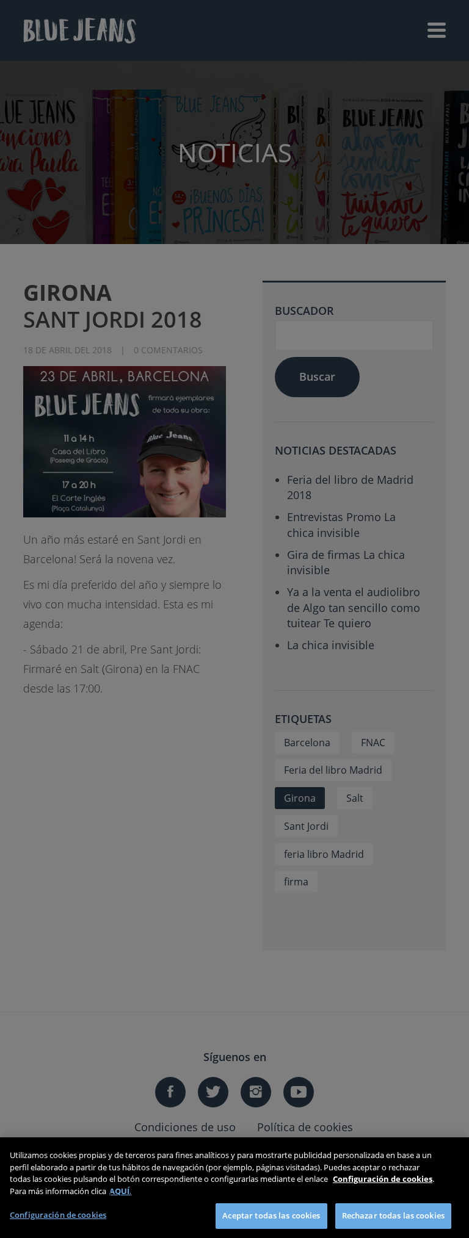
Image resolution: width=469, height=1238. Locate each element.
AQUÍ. (120, 1191)
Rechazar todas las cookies (393, 1215)
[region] (234, 1187)
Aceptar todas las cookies (271, 1215)
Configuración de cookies (58, 1214)
